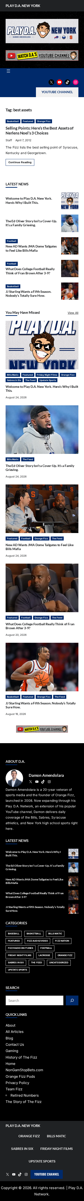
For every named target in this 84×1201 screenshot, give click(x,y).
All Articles (15, 1031)
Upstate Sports (47, 380)
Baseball (13, 933)
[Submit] (72, 1000)
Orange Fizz (44, 121)
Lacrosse (44, 955)
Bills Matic (13, 375)
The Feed (30, 380)
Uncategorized (58, 962)
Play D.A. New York (23, 6)
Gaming (12, 1051)
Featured (28, 121)
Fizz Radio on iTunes (20, 948)
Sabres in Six (14, 380)
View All (73, 312)
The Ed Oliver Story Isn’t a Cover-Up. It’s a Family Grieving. (31, 223)
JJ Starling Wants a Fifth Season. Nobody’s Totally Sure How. (28, 293)
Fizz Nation (62, 941)
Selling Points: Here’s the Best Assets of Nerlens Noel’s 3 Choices (40, 131)
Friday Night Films (47, 375)
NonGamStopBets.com (24, 1070)
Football (11, 241)
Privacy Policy (17, 1083)
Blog (9, 1038)
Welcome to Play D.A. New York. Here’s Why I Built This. (29, 200)
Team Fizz (14, 1089)
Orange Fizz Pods (20, 1076)
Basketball (13, 121)
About (10, 1025)
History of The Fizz (21, 1057)
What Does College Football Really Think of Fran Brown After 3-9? (30, 271)
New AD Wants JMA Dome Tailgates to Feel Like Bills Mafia (31, 248)
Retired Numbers (24, 1095)
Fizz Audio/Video (37, 941)
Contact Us (15, 1044)
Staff (9, 140)
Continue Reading (20, 162)
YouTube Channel (46, 1174)
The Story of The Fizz (24, 1101)
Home (10, 1063)
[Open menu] (8, 71)
